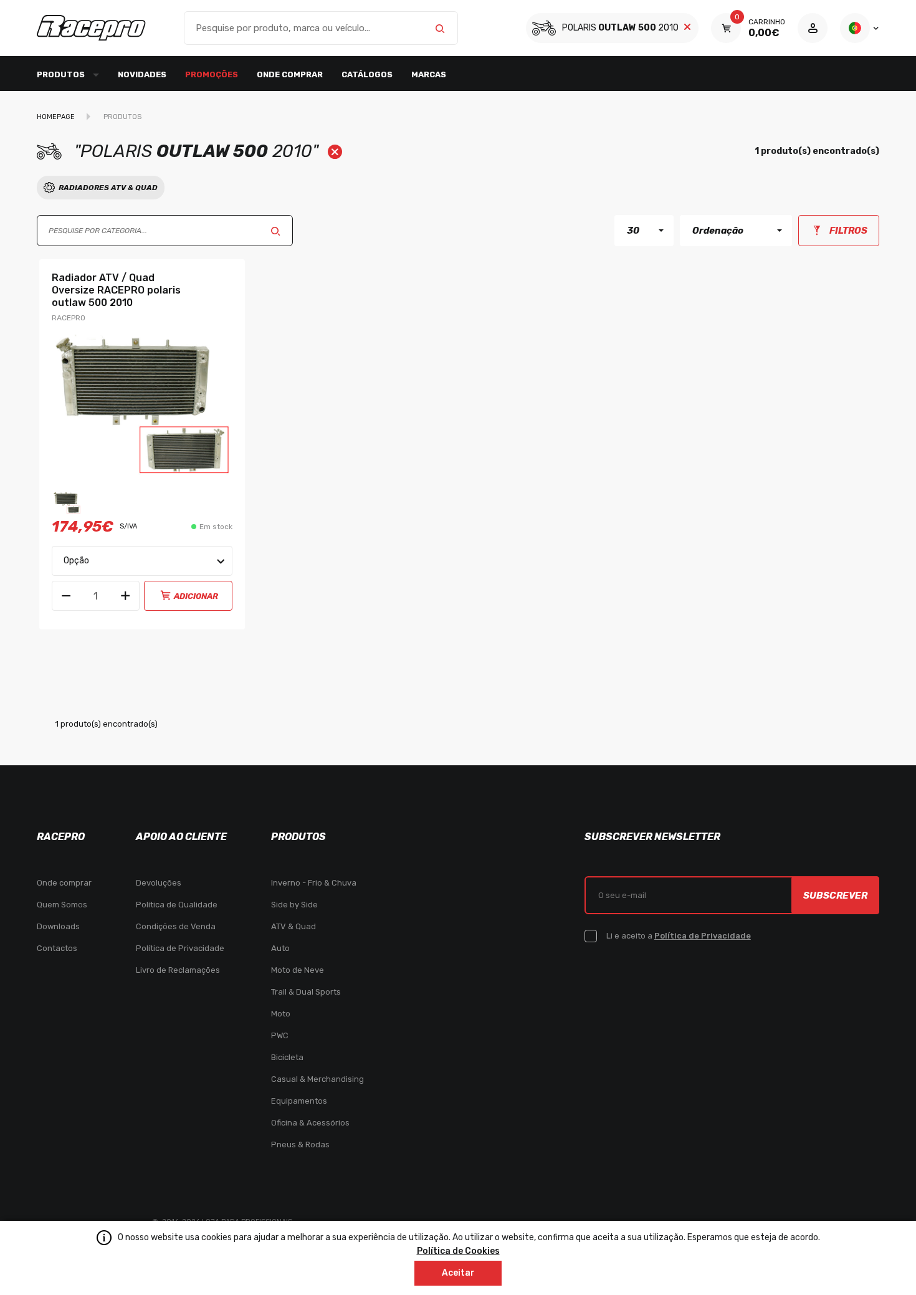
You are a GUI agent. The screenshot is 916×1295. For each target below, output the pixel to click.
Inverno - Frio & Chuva (313, 882)
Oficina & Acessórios (310, 1122)
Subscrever (835, 895)
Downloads (58, 926)
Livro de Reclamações (178, 970)
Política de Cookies (458, 1251)
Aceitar (458, 1273)
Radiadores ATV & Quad (108, 187)
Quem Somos (62, 904)
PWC (280, 1035)
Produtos (122, 117)
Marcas (428, 74)
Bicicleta (287, 1057)
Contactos (57, 948)
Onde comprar (290, 74)
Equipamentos (299, 1101)
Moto (280, 1013)
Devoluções (158, 882)
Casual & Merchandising (317, 1079)
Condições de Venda (176, 926)
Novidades (142, 74)
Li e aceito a (678, 935)
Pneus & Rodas (300, 1144)
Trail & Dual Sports (306, 991)
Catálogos (367, 74)
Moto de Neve (297, 970)
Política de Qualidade (176, 904)
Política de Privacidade (180, 948)
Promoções (211, 74)
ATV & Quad (293, 926)
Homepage (56, 117)
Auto (280, 948)
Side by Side (294, 904)
